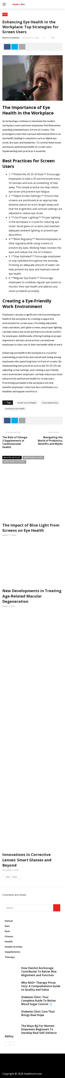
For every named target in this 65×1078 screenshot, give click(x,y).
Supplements (12, 951)
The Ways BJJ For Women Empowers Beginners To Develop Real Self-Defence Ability (31, 1031)
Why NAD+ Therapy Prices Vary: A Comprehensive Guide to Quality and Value (40, 986)
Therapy (10, 957)
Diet (7, 926)
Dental (9, 920)
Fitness (9, 936)
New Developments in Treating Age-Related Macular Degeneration (31, 596)
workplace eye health (15, 408)
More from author (33, 457)
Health (9, 941)
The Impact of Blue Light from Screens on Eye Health (30, 527)
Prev (8, 877)
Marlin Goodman (10, 37)
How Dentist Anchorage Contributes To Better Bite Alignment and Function (38, 971)
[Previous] (7, 1044)
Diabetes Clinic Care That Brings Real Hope (38, 1013)
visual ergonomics (50, 402)
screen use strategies (26, 402)
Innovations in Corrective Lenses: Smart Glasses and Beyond (26, 860)
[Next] (12, 1044)
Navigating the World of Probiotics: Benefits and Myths (50, 441)
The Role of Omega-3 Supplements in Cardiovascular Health (15, 442)
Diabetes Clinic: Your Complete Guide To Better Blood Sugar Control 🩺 (38, 1000)
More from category (14, 461)
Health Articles (13, 946)
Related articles (12, 457)
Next (15, 877)
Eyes (5, 14)
